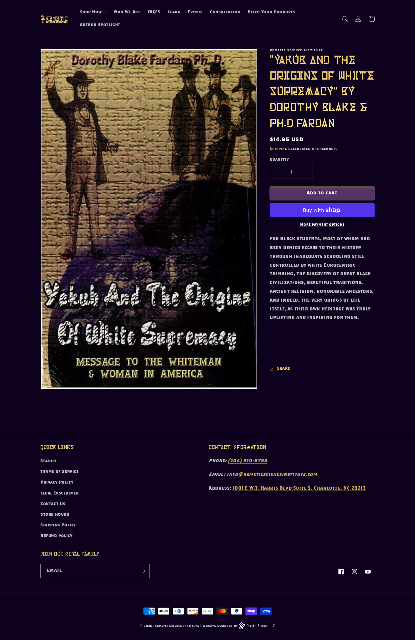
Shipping (278, 149)
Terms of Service (59, 472)
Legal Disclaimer (59, 493)
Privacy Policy (56, 482)
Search (48, 461)
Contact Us (52, 504)
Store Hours (54, 515)
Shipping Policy (58, 525)
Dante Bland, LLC (261, 626)
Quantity (279, 160)
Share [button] (283, 369)
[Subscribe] (142, 571)
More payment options (322, 224)
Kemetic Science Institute (177, 626)
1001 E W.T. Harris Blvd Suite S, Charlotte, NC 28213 (299, 489)
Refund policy (56, 536)
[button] (93, 12)
